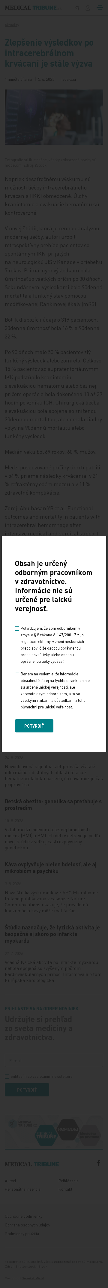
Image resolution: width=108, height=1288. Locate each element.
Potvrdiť (34, 726)
